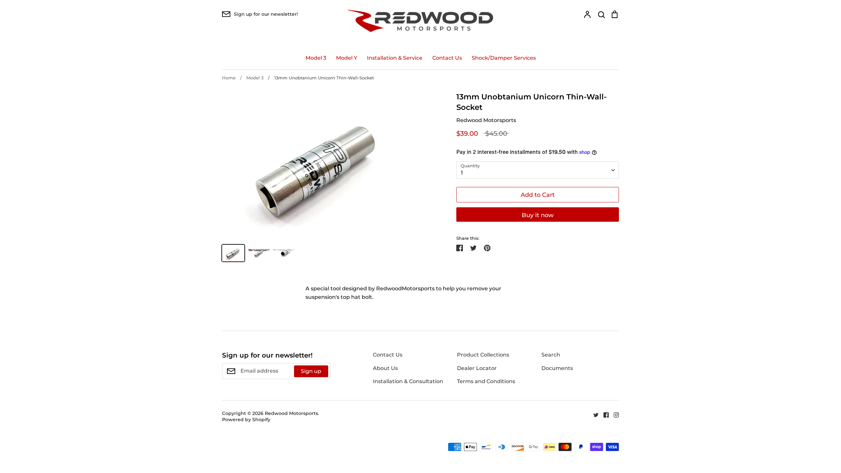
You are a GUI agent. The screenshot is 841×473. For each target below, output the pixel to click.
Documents (557, 368)
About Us (385, 368)
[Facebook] (604, 414)
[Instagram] (614, 414)
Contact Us (447, 58)
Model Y (346, 58)
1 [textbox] (462, 173)
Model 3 (316, 58)
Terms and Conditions (486, 381)
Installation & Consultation (408, 381)
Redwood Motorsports (486, 120)
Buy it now (538, 215)
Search (550, 355)
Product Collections (483, 355)
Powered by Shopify (246, 419)
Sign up (311, 371)
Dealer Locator (477, 368)
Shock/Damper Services (504, 58)
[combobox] (537, 170)
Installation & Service (394, 58)
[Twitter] (593, 414)
